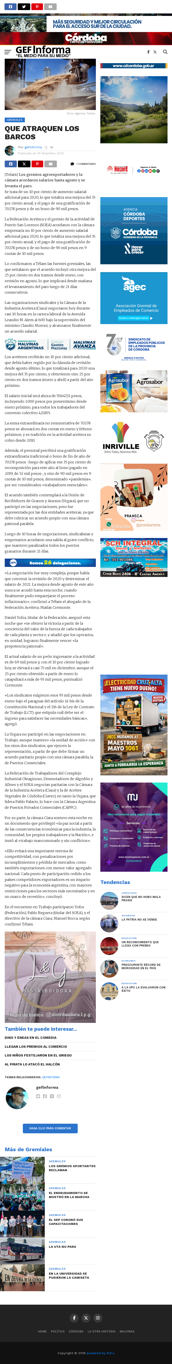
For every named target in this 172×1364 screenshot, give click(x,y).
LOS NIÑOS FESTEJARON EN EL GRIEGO (38, 1055)
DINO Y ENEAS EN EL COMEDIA (30, 1038)
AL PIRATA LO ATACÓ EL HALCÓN (32, 1064)
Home (42, 1331)
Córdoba (76, 1331)
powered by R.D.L (101, 1353)
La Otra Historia (102, 1331)
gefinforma (33, 147)
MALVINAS (127, 1331)
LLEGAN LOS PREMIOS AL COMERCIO (36, 1047)
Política (58, 1331)
